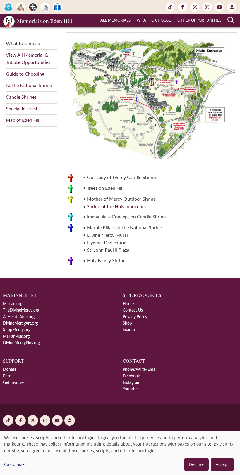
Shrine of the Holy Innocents (116, 206)
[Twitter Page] (195, 7)
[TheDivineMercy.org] (20, 7)
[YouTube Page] (219, 7)
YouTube (130, 389)
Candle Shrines (21, 97)
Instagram (131, 383)
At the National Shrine (29, 85)
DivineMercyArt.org (20, 323)
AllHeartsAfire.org (19, 317)
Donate (9, 370)
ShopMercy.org (16, 330)
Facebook (131, 376)
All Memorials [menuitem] (115, 20)
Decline (196, 464)
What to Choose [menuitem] (154, 20)
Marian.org (12, 304)
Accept (222, 464)
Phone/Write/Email (140, 370)
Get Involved (14, 383)
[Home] (37, 20)
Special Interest (21, 109)
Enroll (8, 376)
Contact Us (133, 310)
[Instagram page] (207, 7)
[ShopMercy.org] (57, 7)
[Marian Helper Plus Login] (232, 7)
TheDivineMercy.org (21, 310)
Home (128, 304)
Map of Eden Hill (23, 120)
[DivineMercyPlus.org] (33, 7)
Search (129, 330)
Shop (127, 323)
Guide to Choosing (25, 74)
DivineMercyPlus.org (21, 343)
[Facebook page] (182, 7)
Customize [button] (14, 464)
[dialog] (120, 453)
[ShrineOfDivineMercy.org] (45, 7)
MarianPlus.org (16, 337)
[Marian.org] (8, 7)
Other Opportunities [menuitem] (199, 20)
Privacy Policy (135, 317)
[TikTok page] (170, 7)
